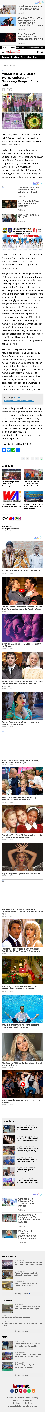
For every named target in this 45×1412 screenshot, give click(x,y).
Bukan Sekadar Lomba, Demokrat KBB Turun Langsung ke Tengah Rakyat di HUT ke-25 (27, 1160)
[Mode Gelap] (38, 52)
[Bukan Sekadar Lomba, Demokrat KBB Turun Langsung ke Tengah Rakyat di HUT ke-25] (9, 1160)
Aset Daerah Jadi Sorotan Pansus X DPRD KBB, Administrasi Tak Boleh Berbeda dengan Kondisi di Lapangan (27, 1285)
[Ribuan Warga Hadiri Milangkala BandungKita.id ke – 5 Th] (11, 474)
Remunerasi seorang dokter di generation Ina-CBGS (22, 1324)
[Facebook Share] (23, 458)
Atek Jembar (10, 89)
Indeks (10, 1398)
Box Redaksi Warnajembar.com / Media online (10, 529)
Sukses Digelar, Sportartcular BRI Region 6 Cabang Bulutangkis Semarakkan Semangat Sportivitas (28, 1366)
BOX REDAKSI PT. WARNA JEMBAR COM (11, 505)
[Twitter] (16, 1391)
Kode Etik (19, 1398)
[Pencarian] (42, 52)
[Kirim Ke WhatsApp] (41, 458)
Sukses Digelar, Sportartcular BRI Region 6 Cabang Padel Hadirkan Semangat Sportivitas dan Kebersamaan (28, 1355)
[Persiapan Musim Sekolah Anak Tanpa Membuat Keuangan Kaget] (7, 1308)
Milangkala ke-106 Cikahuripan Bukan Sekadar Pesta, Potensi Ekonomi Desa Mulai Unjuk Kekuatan (28, 1263)
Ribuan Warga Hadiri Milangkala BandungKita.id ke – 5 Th (11, 484)
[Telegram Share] (37, 458)
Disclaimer (27, 1400)
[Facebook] (12, 1391)
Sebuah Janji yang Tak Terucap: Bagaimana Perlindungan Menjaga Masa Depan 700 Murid (29, 1171)
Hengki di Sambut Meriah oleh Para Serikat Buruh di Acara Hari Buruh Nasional (32, 484)
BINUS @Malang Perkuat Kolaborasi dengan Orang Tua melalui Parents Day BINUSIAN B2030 (28, 1181)
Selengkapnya (21, 1294)
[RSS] (33, 1391)
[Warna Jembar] (12, 52)
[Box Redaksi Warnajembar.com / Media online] (11, 519)
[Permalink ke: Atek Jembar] (3, 89)
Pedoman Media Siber (22, 1403)
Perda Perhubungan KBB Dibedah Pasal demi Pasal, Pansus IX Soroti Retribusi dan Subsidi (28, 1274)
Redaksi (5, 70)
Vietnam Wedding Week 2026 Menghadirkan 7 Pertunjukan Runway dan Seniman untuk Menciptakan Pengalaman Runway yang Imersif (28, 1139)
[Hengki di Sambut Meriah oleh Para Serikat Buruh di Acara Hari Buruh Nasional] (33, 474)
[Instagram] (25, 1391)
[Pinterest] (20, 1391)
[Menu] (3, 52)
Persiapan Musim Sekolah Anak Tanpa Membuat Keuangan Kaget (28, 1308)
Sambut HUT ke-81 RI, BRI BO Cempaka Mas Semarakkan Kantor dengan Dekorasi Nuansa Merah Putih (29, 1128)
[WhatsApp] (29, 1391)
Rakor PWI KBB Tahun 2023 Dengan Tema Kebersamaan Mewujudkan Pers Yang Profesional (33, 506)
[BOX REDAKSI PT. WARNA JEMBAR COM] (11, 496)
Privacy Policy (32, 1398)
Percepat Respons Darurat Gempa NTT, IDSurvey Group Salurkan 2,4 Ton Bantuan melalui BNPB (28, 1150)
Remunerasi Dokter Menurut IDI (16, 1317)
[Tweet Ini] (27, 458)
